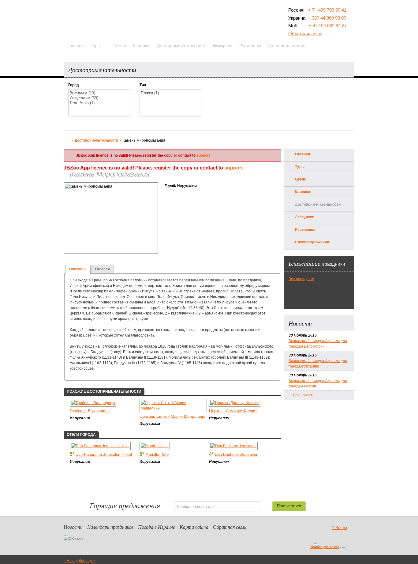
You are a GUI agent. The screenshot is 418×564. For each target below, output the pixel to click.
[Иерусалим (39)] (99, 98)
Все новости (304, 395)
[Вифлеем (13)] (99, 93)
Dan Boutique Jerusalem (236, 454)
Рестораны (305, 229)
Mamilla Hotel (157, 454)
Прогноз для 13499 (324, 547)
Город (73, 85)
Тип (143, 85)
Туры (299, 167)
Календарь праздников (110, 527)
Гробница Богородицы (90, 411)
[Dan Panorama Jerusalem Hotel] (100, 446)
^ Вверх (339, 527)
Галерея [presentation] (102, 269)
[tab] (78, 269)
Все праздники (301, 279)
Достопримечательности (96, 140)
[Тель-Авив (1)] (99, 103)
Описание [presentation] (78, 269)
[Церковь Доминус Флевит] (234, 403)
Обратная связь (305, 33)
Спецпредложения (312, 242)
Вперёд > (87, 560)
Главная (302, 154)
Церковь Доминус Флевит (233, 411)
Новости (73, 527)
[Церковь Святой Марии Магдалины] (173, 408)
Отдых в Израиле (67, 140)
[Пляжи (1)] (171, 93)
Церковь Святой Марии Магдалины (172, 416)
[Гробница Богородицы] (93, 403)
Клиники (302, 192)
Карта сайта (194, 527)
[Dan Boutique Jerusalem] (233, 446)
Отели (300, 179)
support (203, 155)
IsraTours (95, 20)
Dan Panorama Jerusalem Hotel (104, 454)
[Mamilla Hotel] (155, 446)
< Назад (71, 560)
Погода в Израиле (156, 527)
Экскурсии (304, 217)
